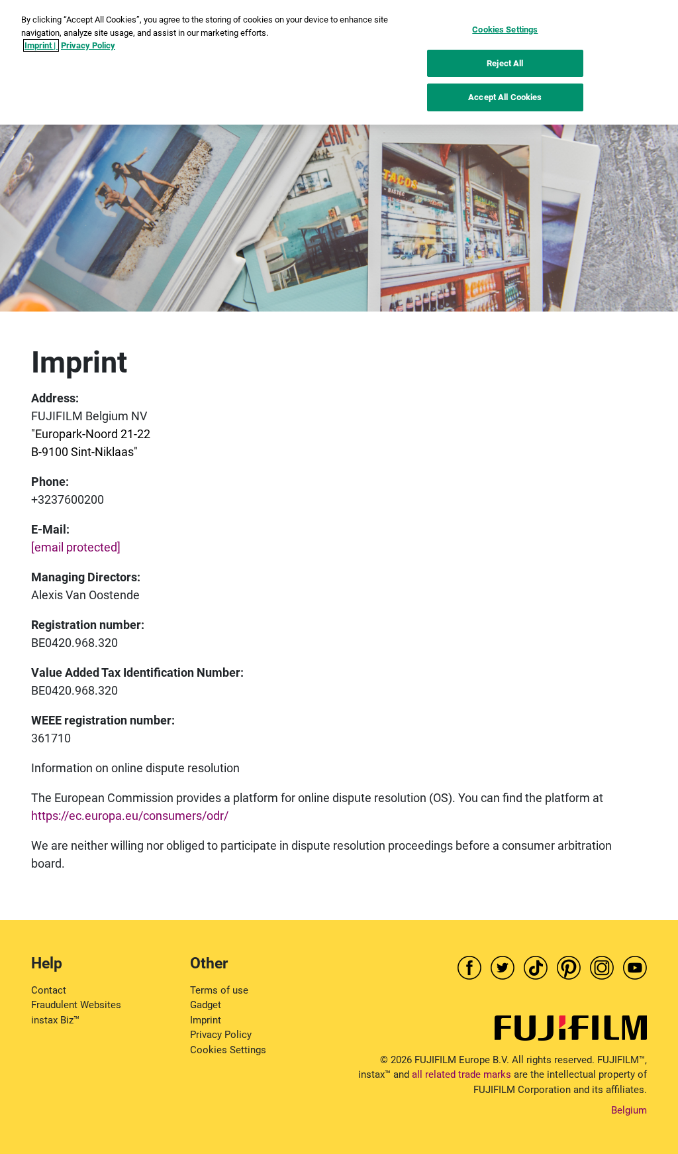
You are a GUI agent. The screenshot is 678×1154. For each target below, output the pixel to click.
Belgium (629, 1110)
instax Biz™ (55, 1020)
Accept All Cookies (505, 97)
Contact (48, 990)
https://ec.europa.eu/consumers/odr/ (129, 816)
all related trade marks (461, 1074)
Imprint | (41, 45)
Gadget (205, 1005)
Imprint (205, 1020)
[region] (339, 62)
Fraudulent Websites (76, 1005)
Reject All (505, 63)
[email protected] (76, 547)
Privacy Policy (221, 1035)
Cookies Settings (228, 1050)
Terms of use (219, 990)
